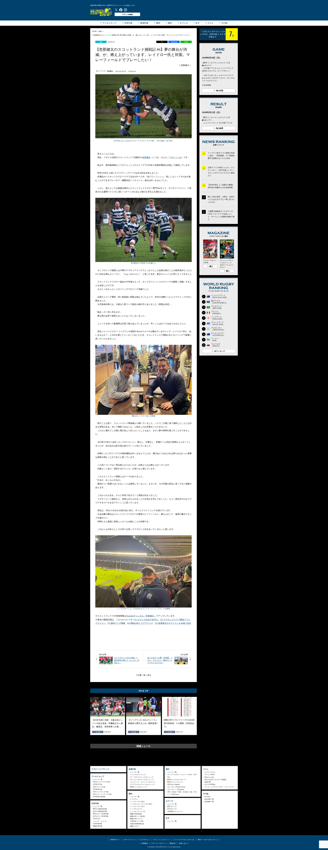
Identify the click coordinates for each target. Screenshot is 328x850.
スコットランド (120, 71)
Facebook (174, 42)
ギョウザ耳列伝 (209, 784)
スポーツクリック (129, 840)
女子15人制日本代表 (100, 811)
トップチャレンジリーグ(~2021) (141, 804)
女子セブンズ (172, 809)
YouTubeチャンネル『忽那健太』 (141, 616)
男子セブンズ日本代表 (100, 814)
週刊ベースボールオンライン (208, 840)
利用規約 (145, 843)
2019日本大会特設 (99, 797)
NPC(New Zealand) (173, 784)
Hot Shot (207, 797)
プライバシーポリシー (158, 843)
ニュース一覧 (97, 779)
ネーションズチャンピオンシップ (141, 779)
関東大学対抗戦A (136, 814)
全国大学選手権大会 (137, 824)
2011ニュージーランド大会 (102, 794)
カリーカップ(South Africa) (176, 787)
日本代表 (128, 23)
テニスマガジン (144, 840)
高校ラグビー (134, 826)
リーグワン (134, 799)
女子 (198, 23)
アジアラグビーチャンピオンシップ (142, 784)
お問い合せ (183, 843)
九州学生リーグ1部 (136, 821)
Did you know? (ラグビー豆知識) (215, 779)
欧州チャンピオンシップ (138, 787)
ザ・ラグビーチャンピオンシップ (141, 777)
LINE (186, 42)
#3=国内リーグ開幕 (116, 623)
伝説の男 (207, 782)
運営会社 (173, 843)
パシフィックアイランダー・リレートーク (219, 787)
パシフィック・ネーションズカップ (142, 782)
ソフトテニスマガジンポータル (183, 840)
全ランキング (219, 351)
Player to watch (209, 777)
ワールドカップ (109, 23)
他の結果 (219, 128)
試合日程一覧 (209, 799)
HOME (94, 31)
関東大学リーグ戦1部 (137, 816)
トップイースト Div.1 (137, 806)
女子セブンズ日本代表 (100, 816)
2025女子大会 (97, 784)
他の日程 (219, 91)
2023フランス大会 (99, 787)
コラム (210, 23)
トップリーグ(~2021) (137, 802)
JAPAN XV (97, 819)
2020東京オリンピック (175, 811)
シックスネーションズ (138, 774)
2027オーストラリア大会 (101, 782)
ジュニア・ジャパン (100, 821)
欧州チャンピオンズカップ (176, 779)
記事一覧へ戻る (144, 675)
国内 (158, 23)
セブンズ (184, 23)
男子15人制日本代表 (100, 809)
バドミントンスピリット (161, 840)
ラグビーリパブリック (101, 11)
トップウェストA (136, 809)
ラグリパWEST (209, 774)
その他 (224, 23)
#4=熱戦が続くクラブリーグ (140, 623)
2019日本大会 (97, 789)
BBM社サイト (115, 840)
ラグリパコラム (209, 772)
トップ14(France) (173, 794)
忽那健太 (110, 71)
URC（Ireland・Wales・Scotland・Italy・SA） (182, 792)
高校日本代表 (97, 826)
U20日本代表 (97, 824)
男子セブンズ (172, 806)
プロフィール (175, 157)
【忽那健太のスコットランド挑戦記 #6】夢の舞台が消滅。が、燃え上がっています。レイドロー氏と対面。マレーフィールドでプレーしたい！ (141, 35)
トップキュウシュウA (137, 811)
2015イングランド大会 (100, 792)
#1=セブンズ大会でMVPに (146, 620)
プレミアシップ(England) (175, 789)
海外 (170, 23)
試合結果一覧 (209, 802)
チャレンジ (132, 71)
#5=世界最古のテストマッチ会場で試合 (173, 623)
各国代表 (144, 23)
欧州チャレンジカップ (175, 782)
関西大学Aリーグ (136, 819)
